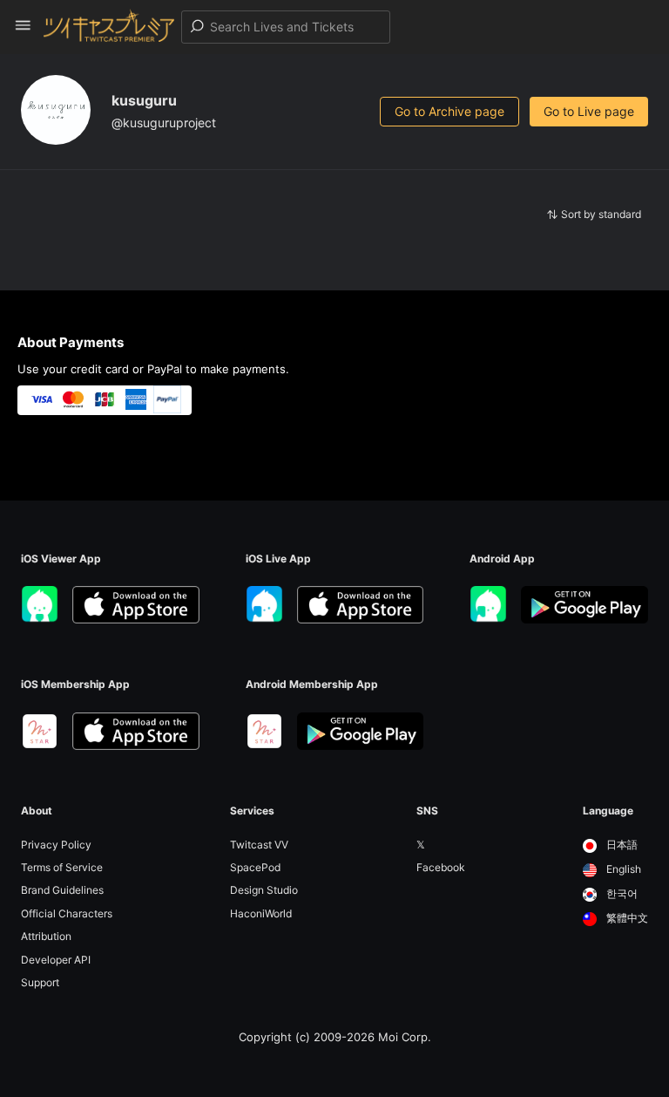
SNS (427, 811)
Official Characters (66, 913)
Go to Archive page (449, 111)
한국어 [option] (621, 893)
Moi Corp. (404, 1037)
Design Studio (264, 889)
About (36, 811)
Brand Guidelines (62, 889)
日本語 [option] (621, 844)
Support (40, 982)
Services (252, 811)
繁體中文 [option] (626, 917)
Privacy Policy (56, 844)
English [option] (622, 869)
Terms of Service (62, 867)
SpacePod (255, 867)
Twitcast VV (259, 844)
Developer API (56, 959)
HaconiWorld (261, 913)
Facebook (440, 867)
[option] (615, 846)
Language (608, 811)
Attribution (46, 936)
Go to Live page (589, 111)
